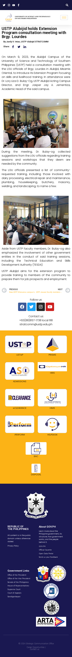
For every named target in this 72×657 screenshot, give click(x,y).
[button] (66, 5)
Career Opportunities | (36, 647)
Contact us (34, 649)
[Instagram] (41, 307)
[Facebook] (22, 307)
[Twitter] (31, 307)
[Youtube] (50, 307)
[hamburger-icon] (64, 17)
